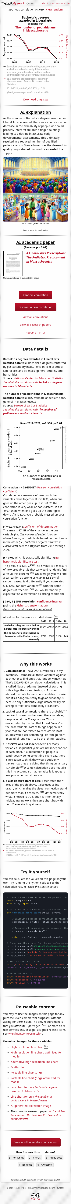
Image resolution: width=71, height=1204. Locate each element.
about (45, 3)
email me (54, 3)
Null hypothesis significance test (31, 559)
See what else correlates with (29, 411)
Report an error (35, 332)
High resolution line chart (27, 1047)
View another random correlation (36, 1142)
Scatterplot (18, 1067)
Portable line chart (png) (26, 1072)
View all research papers (35, 324)
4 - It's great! (26, 1164)
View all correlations (35, 317)
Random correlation (35, 295)
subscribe (65, 3)
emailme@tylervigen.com (41, 1187)
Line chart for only (34, 1089)
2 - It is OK (35, 1157)
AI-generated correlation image (31, 1106)
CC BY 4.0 (35, 1199)
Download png (32, 99)
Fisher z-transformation (32, 605)
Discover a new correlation (35, 307)
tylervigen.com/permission (25, 1033)
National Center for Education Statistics (39, 378)
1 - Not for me (16, 1157)
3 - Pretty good (54, 1157)
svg (45, 99)
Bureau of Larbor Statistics (30, 405)
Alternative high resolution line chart (34, 1062)
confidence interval (49, 601)
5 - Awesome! (44, 1164)
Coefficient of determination (41, 526)
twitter (60, 1187)
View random (54, 9)
